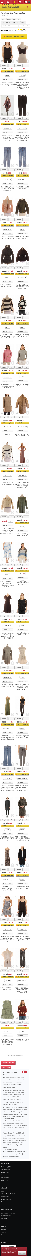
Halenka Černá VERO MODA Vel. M (22, 633)
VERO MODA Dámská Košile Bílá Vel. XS (7, 988)
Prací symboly (5, 1196)
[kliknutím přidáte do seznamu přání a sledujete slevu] (11, 65)
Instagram (3, 1234)
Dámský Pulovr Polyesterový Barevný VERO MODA (22, 582)
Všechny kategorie (9, 1062)
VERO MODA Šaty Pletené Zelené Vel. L (22, 534)
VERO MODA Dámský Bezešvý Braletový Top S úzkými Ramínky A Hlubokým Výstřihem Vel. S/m (22, 86)
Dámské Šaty (4, 1180)
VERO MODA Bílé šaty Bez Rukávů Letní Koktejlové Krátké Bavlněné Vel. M (22, 687)
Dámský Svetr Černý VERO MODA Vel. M (22, 887)
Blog (2, 1191)
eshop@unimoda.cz (6, 1215)
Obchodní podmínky (6, 1199)
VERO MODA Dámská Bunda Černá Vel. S (7, 285)
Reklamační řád (5, 1202)
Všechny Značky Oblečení (8, 1194)
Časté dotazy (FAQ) (6, 1166)
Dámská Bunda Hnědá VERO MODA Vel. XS (22, 435)
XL (24, 26)
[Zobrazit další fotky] (13, 61)
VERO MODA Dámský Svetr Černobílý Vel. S (22, 335)
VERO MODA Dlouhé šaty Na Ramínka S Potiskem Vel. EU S (7, 888)
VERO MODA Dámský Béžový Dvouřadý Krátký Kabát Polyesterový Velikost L (7, 531)
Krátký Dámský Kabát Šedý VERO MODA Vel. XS (7, 838)
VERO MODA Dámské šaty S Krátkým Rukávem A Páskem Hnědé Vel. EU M (7, 636)
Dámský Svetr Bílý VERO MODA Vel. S (7, 483)
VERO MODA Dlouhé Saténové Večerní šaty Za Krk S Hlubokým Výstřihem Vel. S (22, 485)
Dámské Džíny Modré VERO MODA (22, 187)
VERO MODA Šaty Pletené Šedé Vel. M (7, 685)
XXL (28, 26)
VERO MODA (7, 79)
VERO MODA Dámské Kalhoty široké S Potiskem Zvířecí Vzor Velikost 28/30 (22, 990)
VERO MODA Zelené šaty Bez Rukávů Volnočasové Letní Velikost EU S (7, 1042)
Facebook (3, 1229)
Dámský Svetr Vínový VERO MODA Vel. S (22, 1040)
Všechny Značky (6, 1067)
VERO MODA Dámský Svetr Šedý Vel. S (22, 385)
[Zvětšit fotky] (2, 61)
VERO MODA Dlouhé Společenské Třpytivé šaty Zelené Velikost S (7, 737)
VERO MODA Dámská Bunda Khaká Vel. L (22, 237)
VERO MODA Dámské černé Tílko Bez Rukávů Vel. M (7, 84)
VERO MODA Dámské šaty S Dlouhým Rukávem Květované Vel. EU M (7, 138)
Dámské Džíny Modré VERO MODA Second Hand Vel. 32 (7, 188)
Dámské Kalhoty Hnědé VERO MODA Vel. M (22, 736)
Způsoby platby (5, 1172)
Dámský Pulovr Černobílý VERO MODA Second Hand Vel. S (7, 336)
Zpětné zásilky (5, 1177)
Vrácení (3, 1175)
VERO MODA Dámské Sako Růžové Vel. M (7, 237)
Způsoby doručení (5, 1169)
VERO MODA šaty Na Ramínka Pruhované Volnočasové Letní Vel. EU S (7, 939)
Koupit (4, 65)
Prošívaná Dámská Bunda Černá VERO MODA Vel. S (22, 286)
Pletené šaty (7, 434)
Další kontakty (5, 1218)
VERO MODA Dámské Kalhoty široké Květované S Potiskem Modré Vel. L (7, 584)
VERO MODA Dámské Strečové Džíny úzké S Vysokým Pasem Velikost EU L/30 (22, 138)
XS (9, 26)
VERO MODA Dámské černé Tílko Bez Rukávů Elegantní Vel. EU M (22, 938)
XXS (4, 26)
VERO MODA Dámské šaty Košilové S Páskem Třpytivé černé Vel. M (22, 838)
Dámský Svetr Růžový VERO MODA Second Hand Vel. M (7, 386)
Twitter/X (3, 1232)
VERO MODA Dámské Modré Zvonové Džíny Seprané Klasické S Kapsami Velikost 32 (7, 788)
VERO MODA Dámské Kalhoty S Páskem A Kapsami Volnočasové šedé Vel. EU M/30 (22, 788)
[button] (7, 75)
